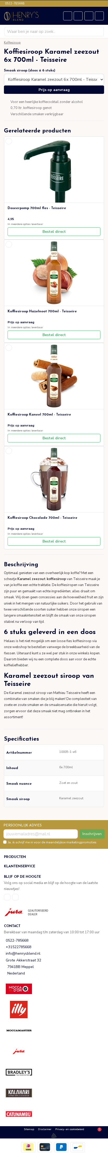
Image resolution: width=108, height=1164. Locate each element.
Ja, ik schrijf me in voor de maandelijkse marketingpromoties (52, 842)
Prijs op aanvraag (54, 89)
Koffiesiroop (12, 43)
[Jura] (22, 1051)
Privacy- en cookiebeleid (69, 1129)
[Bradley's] (22, 1072)
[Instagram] (15, 897)
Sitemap (29, 1129)
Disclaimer (44, 1129)
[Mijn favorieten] (67, 15)
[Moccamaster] (22, 1030)
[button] (54, 565)
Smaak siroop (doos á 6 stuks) (29, 70)
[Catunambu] (22, 1114)
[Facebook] (7, 897)
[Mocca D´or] (22, 988)
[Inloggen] (88, 15)
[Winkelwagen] (78, 15)
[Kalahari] (22, 1093)
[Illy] (22, 1009)
